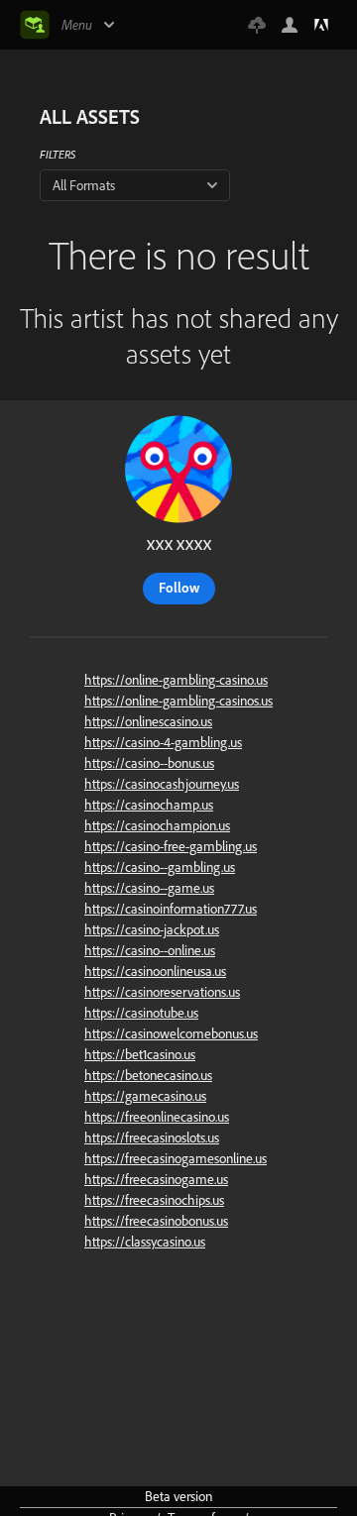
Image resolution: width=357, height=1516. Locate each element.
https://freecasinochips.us (154, 1200)
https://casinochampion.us (157, 825)
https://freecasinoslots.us (151, 1137)
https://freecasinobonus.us (156, 1221)
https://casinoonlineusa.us (155, 971)
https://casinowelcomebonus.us (171, 1033)
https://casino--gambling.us (159, 867)
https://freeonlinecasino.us (156, 1117)
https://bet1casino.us (139, 1054)
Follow (179, 587)
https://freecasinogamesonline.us (175, 1158)
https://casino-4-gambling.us (163, 742)
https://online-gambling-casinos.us (178, 700)
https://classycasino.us (144, 1241)
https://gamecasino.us (145, 1096)
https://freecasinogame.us (156, 1179)
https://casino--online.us (149, 950)
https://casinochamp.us (148, 804)
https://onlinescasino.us (148, 721)
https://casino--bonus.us (149, 763)
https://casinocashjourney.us (161, 784)
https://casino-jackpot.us (151, 929)
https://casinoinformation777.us (170, 909)
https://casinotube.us (141, 1013)
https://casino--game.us (149, 888)
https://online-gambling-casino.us (176, 680)
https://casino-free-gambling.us (170, 846)
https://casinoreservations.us (162, 992)
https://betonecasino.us (148, 1075)
